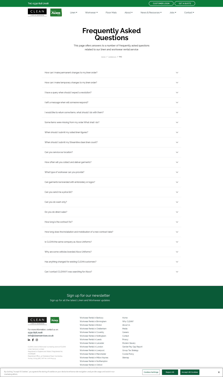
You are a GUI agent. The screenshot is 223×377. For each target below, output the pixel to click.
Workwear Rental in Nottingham (93, 336)
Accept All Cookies (190, 372)
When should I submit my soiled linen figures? (66, 132)
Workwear (90, 12)
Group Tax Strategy (130, 350)
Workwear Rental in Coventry (92, 332)
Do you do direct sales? (56, 212)
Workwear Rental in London (91, 347)
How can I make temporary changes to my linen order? (71, 82)
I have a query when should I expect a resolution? (68, 92)
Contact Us (112, 57)
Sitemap (125, 358)
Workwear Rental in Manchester (93, 354)
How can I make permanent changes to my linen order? (71, 72)
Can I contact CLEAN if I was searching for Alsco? (68, 271)
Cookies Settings (151, 372)
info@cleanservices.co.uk (41, 335)
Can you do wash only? (56, 202)
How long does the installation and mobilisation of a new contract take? (79, 232)
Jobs (172, 12)
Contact (188, 12)
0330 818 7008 (35, 332)
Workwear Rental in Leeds (91, 339)
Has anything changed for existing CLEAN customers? (70, 262)
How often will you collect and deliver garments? (68, 162)
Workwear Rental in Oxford (91, 365)
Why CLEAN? (128, 321)
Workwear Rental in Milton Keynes (94, 358)
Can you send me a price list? (59, 192)
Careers (125, 332)
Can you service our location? (59, 152)
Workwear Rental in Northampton (93, 361)
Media (124, 329)
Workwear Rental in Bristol (91, 325)
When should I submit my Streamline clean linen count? (71, 142)
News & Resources (150, 12)
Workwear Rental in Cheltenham (93, 329)
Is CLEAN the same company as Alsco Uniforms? (68, 242)
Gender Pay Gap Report (132, 347)
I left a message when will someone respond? (66, 102)
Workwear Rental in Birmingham (93, 321)
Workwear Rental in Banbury (91, 318)
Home (103, 57)
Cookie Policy (128, 354)
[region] (111, 372)
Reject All (170, 372)
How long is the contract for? (59, 222)
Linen (72, 12)
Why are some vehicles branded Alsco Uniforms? (68, 252)
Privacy (125, 339)
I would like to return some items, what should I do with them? (74, 112)
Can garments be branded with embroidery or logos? (70, 182)
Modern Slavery (129, 343)
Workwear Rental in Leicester (92, 343)
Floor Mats (111, 12)
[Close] (219, 372)
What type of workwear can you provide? (64, 172)
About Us (126, 325)
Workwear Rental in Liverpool (92, 350)
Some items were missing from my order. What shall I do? (72, 122)
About (128, 12)
